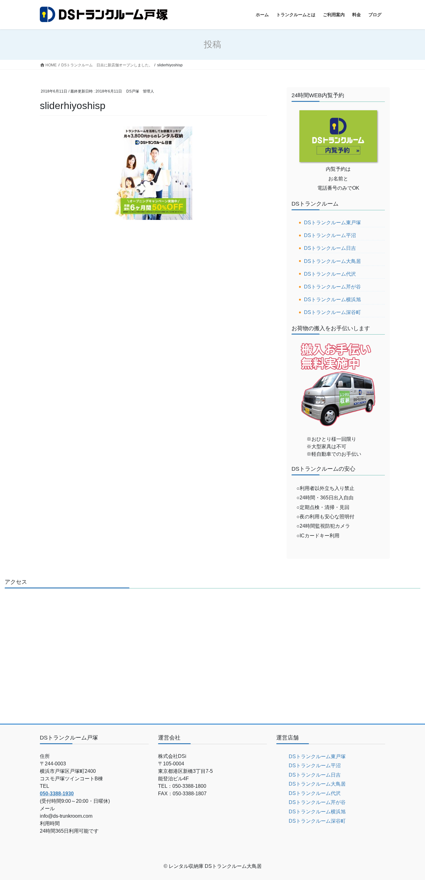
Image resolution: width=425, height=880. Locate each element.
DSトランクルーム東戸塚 (332, 222)
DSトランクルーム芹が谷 (332, 286)
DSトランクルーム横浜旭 (332, 299)
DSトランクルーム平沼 (330, 235)
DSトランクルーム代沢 (330, 274)
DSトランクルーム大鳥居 (332, 261)
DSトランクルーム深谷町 (332, 312)
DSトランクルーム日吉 (330, 248)
